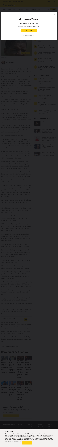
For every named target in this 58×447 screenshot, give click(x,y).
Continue (27, 443)
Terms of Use (49, 438)
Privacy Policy (8, 439)
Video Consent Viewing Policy (19, 439)
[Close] (55, 431)
